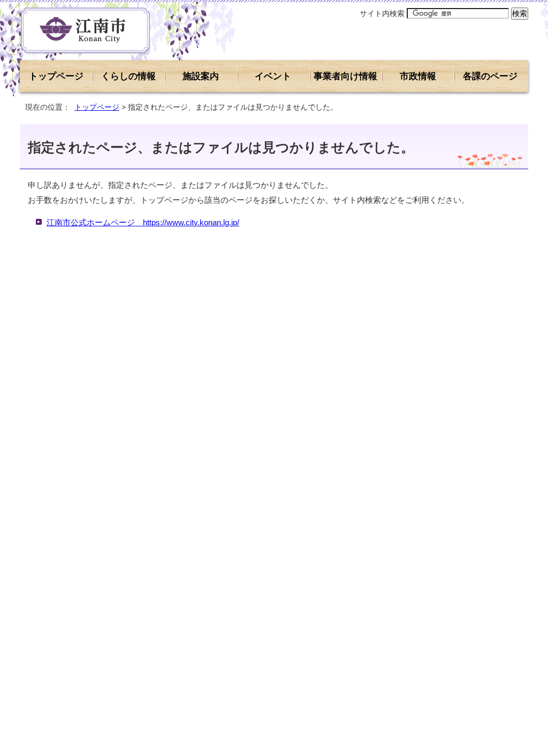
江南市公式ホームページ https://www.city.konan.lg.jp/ (143, 222)
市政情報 (418, 76)
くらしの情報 (128, 76)
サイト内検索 (382, 13)
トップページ (56, 76)
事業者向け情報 (345, 76)
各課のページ (490, 76)
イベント (273, 76)
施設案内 (200, 76)
